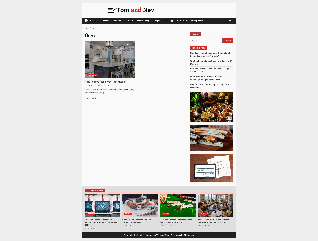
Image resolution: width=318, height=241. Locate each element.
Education (106, 21)
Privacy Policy (197, 21)
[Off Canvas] (86, 20)
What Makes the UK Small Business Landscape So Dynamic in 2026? (215, 205)
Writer (91, 85)
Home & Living (143, 21)
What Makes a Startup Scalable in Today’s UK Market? (140, 205)
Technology (168, 21)
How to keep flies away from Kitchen (110, 59)
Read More (91, 98)
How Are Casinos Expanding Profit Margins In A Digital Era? (178, 205)
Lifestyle (156, 21)
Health (130, 21)
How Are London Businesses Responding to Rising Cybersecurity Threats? (102, 205)
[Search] (230, 20)
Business (94, 21)
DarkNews (176, 235)
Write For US (182, 21)
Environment (119, 21)
